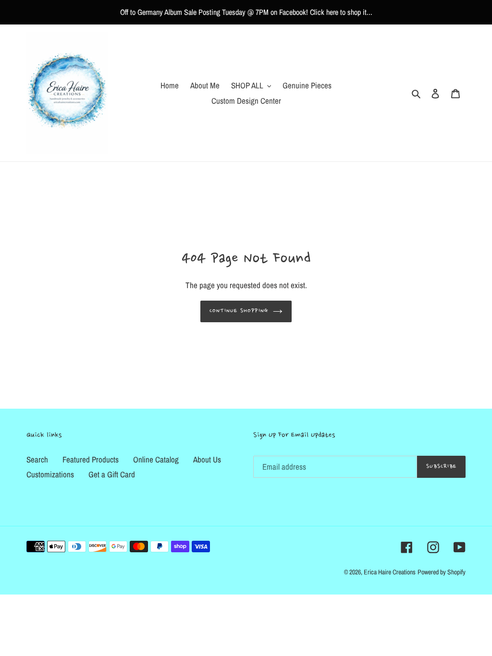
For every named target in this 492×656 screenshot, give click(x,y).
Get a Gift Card (111, 474)
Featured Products (90, 459)
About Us (207, 459)
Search (37, 459)
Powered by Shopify (442, 572)
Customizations (50, 474)
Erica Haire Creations (390, 572)
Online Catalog (156, 459)
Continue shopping (238, 311)
